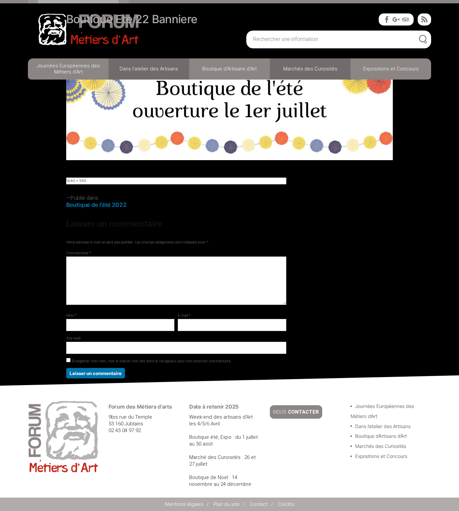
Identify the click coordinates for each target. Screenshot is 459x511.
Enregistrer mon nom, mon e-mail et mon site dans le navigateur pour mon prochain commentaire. (152, 361)
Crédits (286, 504)
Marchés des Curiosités (310, 69)
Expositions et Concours (391, 69)
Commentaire (78, 253)
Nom (71, 315)
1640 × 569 (76, 181)
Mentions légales (184, 504)
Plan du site (226, 504)
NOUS (296, 412)
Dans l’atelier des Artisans (149, 69)
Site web (73, 338)
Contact (259, 504)
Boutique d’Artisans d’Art (229, 69)
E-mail (184, 315)
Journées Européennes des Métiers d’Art (68, 69)
